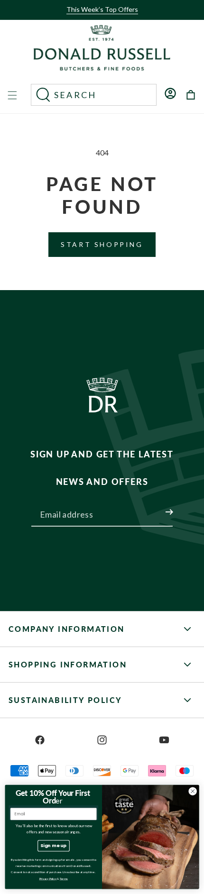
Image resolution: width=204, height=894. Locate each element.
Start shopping (102, 244)
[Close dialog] (192, 791)
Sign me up (53, 845)
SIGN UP (158, 506)
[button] (99, 17)
